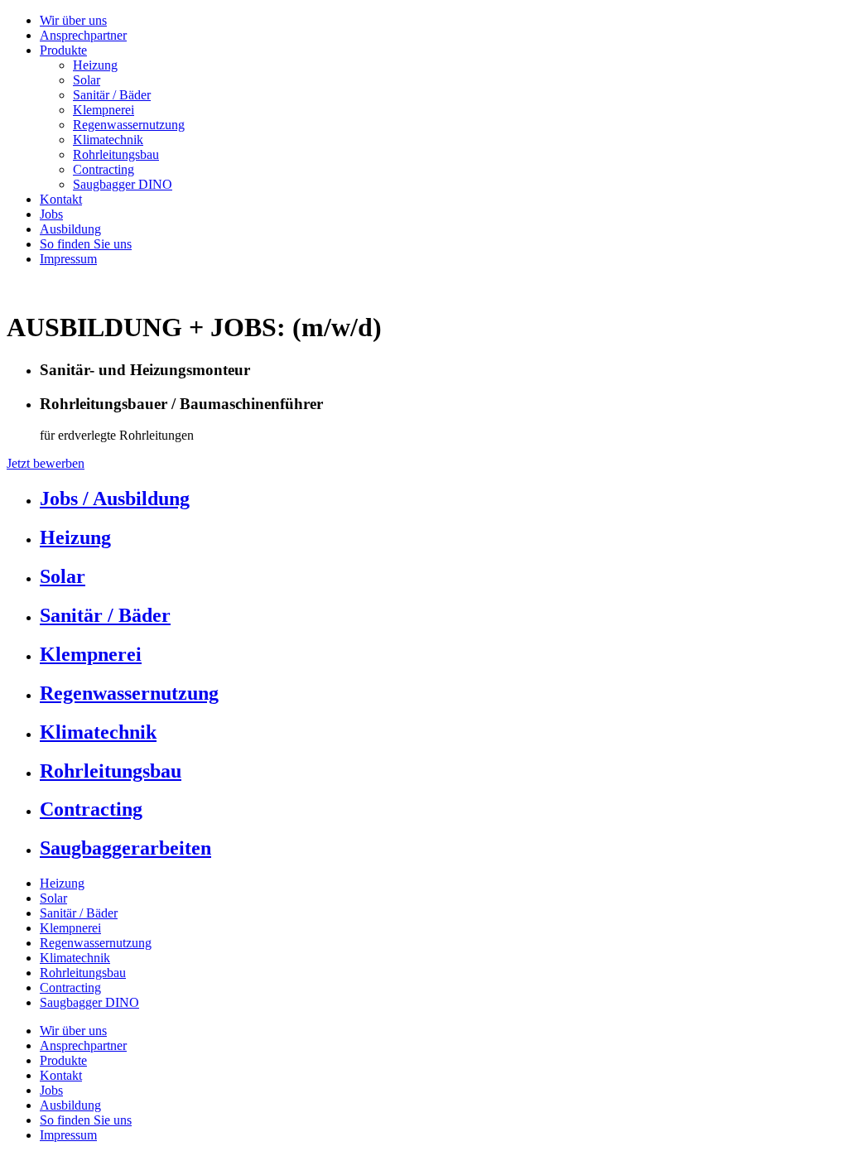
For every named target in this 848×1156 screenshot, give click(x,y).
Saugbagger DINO (122, 184)
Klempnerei (103, 110)
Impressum (68, 259)
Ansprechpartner (83, 35)
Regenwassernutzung (129, 125)
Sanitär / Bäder (112, 95)
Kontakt (61, 199)
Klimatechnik (108, 139)
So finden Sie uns (86, 244)
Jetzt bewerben (45, 463)
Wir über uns (73, 20)
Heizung (95, 65)
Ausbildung (70, 229)
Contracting (103, 169)
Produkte (63, 50)
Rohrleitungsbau (116, 154)
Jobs (51, 214)
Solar (86, 80)
